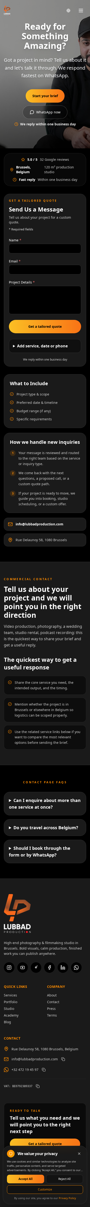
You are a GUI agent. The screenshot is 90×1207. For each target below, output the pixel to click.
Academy (11, 1015)
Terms (52, 1015)
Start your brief (45, 96)
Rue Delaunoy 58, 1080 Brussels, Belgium (45, 1049)
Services (10, 995)
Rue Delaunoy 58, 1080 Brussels (41, 540)
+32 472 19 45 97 (25, 1069)
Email (15, 261)
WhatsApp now (48, 112)
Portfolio (10, 1002)
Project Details (22, 282)
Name (15, 240)
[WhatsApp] (76, 967)
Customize (45, 1189)
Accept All (25, 1179)
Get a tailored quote (45, 326)
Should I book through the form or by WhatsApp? (39, 851)
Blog (7, 1022)
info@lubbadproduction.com (39, 524)
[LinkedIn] (63, 967)
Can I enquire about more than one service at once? (45, 803)
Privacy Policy (67, 1198)
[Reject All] (79, 1153)
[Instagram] (9, 967)
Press (51, 1008)
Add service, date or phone (42, 346)
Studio (9, 1008)
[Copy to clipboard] (63, 1059)
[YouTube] (22, 967)
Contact (53, 1002)
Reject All (64, 1179)
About (52, 995)
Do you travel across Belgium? (45, 827)
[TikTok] (36, 967)
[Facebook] (49, 967)
